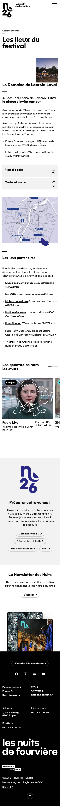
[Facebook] (16, 674)
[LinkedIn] (34, 674)
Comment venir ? (11, 31)
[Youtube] (43, 674)
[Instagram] (25, 674)
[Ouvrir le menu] (55, 4)
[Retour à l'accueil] (22, 6)
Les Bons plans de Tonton (17, 133)
